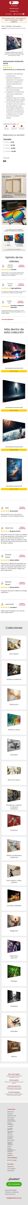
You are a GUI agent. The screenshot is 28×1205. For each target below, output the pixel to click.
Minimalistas (10, 1140)
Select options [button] (14, 371)
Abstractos (10, 1111)
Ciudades (10, 1126)
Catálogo (14, 5)
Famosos (10, 1135)
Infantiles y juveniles (10, 1137)
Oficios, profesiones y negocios (11, 1150)
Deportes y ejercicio (10, 1132)
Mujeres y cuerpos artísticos (10, 1143)
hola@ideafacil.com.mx (14, 1198)
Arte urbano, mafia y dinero (11, 1120)
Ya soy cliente (11, 1168)
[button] (20, 37)
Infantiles (9, 26)
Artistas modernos (10, 1123)
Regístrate (10, 1166)
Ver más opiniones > (8, 319)
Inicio (3, 26)
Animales (10, 1113)
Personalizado (14, 8)
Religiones (10, 1155)
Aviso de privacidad (10, 1190)
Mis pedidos (10, 1170)
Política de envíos (10, 1194)
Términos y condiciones (12, 1192)
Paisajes (9, 1153)
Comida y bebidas (10, 1129)
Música (9, 1146)
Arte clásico (10, 1117)
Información (14, 11)
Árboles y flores (11, 1115)
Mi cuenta (9, 14)
